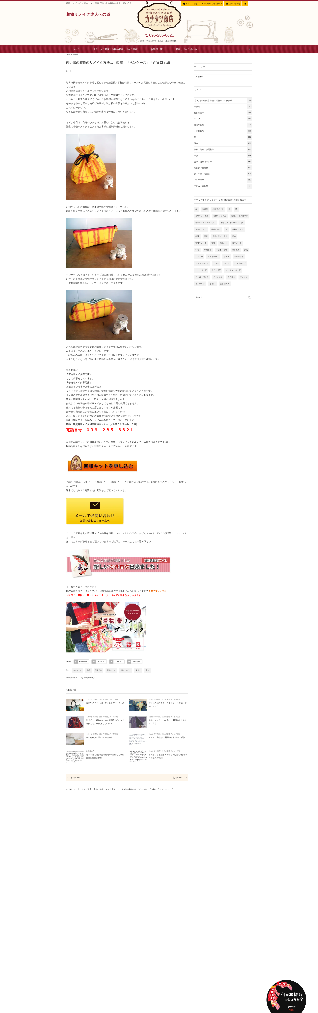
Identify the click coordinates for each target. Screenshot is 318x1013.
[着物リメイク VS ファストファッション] (75, 705)
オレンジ (243, 277)
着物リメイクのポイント (205, 223)
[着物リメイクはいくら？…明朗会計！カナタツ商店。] (138, 722)
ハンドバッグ (240, 263)
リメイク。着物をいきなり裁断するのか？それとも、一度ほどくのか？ (105, 722)
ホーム (76, 49)
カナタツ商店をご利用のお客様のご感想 (167, 737)
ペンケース (77, 670)
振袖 (213, 243)
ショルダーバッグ (233, 270)
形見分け (98, 670)
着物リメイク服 (219, 216)
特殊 (197, 236)
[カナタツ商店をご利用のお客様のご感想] (138, 739)
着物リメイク (126, 670)
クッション (218, 277)
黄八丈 (138, 670)
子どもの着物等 (222, 186)
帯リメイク (236, 243)
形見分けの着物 (222, 168)
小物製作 (207, 250)
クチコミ (231, 277)
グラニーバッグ (202, 277)
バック (227, 263)
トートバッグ (201, 270)
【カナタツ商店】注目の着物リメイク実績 (115, 49)
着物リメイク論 (201, 216)
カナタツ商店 (89, 678)
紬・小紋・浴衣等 (222, 174)
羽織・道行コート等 (222, 162)
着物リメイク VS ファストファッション (105, 703)
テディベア (216, 270)
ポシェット (238, 257)
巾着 (88, 670)
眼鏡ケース (111, 670)
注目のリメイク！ (219, 236)
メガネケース (213, 257)
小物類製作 (222, 131)
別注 (246, 250)
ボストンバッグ (202, 263)
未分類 (223, 107)
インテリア (222, 180)
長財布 (205, 209)
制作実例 (235, 250)
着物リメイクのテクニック (232, 223)
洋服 (222, 155)
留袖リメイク (237, 230)
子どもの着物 (221, 250)
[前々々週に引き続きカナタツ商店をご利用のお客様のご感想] (75, 756)
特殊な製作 (222, 125)
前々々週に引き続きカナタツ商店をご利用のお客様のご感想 (105, 756)
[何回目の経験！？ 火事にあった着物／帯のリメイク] (138, 705)
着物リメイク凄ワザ (239, 216)
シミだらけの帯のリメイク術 (99, 737)
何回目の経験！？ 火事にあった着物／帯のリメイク (167, 705)
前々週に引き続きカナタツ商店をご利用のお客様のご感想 (168, 756)
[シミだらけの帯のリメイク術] (75, 739)
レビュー (199, 257)
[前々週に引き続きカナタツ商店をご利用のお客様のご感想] (138, 756)
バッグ (222, 119)
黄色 (147, 670)
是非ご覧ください (157, 591)
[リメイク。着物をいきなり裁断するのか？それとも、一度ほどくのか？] (75, 722)
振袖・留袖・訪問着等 (222, 149)
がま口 (212, 284)
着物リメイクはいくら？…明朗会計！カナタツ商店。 (168, 722)
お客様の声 (157, 49)
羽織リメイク (218, 209)
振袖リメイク (201, 243)
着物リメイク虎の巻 (186, 49)
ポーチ (226, 257)
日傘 (222, 143)
